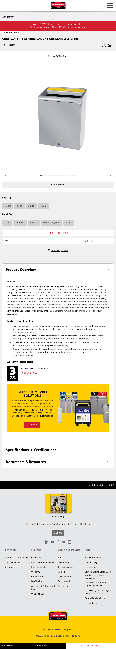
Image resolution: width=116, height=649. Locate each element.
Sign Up (58, 533)
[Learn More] (58, 408)
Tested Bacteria (92, 603)
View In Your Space (60, 56)
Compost (20, 222)
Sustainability (64, 586)
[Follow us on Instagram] (69, 542)
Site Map (9, 567)
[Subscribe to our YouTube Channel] (52, 542)
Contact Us (36, 558)
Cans (7, 222)
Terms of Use (91, 567)
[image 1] (43, 175)
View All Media (58, 184)
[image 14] (75, 175)
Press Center (63, 562)
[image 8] (60, 175)
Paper (69, 222)
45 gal (43, 206)
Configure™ (8, 17)
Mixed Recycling (51, 222)
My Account (8, 646)
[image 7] (58, 175)
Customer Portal (12, 562)
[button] (58, 233)
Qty (6, 241)
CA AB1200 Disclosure (95, 598)
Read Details (27, 373)
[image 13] (72, 175)
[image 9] (63, 175)
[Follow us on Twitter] (63, 542)
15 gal (8, 206)
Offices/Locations (66, 567)
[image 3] (48, 175)
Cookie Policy (91, 562)
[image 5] (53, 175)
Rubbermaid (64, 581)
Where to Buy (37, 594)
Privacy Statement (93, 558)
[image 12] (70, 175)
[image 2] (46, 175)
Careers (61, 572)
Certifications (37, 577)
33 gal (31, 206)
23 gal (19, 206)
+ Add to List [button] (41, 646)
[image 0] (41, 175)
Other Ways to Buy (60, 251)
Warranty (35, 572)
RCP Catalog (58, 517)
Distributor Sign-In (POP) (16, 558)
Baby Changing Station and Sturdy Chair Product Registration (98, 575)
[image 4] (50, 175)
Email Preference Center (42, 562)
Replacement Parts (40, 567)
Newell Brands (65, 577)
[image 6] (55, 175)
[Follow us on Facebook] (58, 542)
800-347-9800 (107, 485)
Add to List (87, 241)
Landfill (34, 222)
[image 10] (65, 175)
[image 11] (67, 175)
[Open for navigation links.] (110, 5)
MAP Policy (36, 581)
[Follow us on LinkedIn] (46, 542)
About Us (62, 558)
